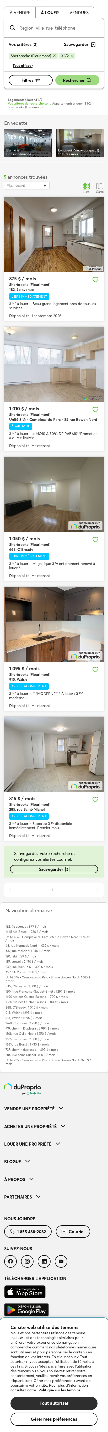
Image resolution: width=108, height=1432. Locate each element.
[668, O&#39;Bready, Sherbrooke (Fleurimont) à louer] (54, 494)
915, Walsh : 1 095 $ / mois (24, 1018)
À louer (50, 12)
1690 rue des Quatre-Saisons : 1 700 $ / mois (37, 997)
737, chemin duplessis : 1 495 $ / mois (32, 1050)
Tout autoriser (54, 1403)
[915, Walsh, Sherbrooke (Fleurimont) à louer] (54, 624)
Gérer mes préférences (54, 1419)
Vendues (79, 12)
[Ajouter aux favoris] (95, 279)
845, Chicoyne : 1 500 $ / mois (27, 986)
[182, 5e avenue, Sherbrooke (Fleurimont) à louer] (54, 234)
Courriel (76, 1231)
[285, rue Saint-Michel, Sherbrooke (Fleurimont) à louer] (54, 754)
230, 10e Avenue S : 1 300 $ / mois (29, 967)
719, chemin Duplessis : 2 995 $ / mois (32, 1028)
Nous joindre (19, 1218)
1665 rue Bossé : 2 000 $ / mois (27, 1039)
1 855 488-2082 (31, 1231)
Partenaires (18, 1197)
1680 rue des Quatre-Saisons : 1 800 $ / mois (37, 1002)
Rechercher (74, 80)
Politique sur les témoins (59, 1390)
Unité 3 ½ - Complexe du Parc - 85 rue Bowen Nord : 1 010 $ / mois (48, 979)
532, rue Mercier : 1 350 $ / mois (28, 951)
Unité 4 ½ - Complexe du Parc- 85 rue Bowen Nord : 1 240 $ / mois (48, 938)
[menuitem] (54, 1108)
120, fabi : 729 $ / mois (21, 956)
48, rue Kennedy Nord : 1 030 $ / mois (32, 946)
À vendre (20, 12)
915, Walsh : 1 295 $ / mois (24, 1013)
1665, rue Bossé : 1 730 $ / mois (27, 1044)
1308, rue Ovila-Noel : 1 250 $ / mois (31, 1034)
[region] (54, 1375)
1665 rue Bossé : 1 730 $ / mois (27, 932)
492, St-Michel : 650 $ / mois (26, 972)
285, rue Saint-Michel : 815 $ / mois (30, 1055)
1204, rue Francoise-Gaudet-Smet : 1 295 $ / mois (40, 991)
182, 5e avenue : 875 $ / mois (26, 926)
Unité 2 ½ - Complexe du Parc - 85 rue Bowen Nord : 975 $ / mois (48, 1061)
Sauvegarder (51, 869)
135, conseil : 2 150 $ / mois (24, 961)
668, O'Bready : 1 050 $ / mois (27, 1007)
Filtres (27, 80)
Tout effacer (23, 65)
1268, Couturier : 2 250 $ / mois (27, 1023)
